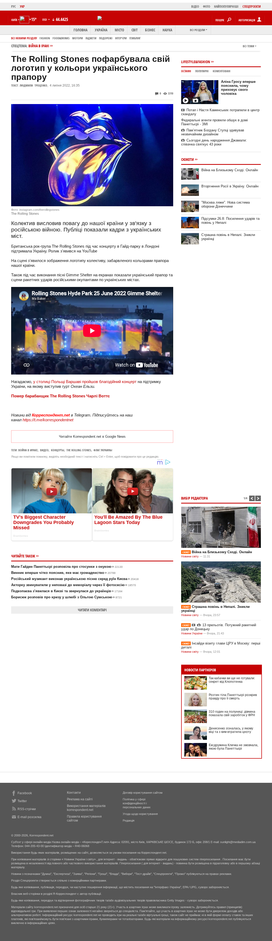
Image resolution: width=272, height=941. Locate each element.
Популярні (202, 71)
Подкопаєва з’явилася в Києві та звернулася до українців (66, 591)
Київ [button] (14, 20)
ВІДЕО (195, 6)
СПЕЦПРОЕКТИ (252, 6)
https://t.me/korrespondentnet (48, 420)
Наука (167, 29)
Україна (101, 29)
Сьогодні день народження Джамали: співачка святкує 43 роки (214, 142)
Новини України (191, 633)
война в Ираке (28, 450)
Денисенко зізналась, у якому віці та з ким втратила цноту (231, 730)
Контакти (74, 792)
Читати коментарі (92, 609)
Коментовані (221, 71)
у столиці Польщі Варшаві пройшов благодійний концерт (85, 381)
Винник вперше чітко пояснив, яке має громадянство (63, 573)
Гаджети (91, 38)
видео (44, 450)
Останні (186, 71)
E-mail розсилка (29, 817)
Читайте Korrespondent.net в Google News (92, 437)
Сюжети (187, 159)
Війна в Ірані (38, 45)
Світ (134, 29)
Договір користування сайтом (143, 792)
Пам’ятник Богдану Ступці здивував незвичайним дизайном (212, 132)
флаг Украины (103, 450)
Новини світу (190, 556)
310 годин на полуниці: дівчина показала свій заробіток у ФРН (232, 713)
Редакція (128, 820)
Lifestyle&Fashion (195, 61)
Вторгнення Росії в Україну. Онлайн (229, 186)
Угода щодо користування (140, 813)
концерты (57, 450)
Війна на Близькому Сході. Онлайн (229, 170)
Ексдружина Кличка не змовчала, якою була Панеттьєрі (233, 746)
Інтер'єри (121, 38)
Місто (119, 29)
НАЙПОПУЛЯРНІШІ (226, 6)
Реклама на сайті (80, 799)
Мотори (77, 38)
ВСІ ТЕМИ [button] (248, 46)
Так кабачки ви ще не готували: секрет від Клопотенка (232, 680)
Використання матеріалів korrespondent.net (86, 808)
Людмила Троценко (33, 85)
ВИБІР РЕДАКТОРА (194, 498)
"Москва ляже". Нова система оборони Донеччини (225, 204)
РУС (13, 6)
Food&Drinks (61, 38)
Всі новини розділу (24, 38)
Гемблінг (135, 38)
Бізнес (150, 29)
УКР (22, 6)
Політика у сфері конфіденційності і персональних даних (137, 803)
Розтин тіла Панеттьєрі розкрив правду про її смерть (233, 696)
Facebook (25, 793)
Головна (80, 29)
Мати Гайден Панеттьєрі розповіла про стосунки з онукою (67, 567)
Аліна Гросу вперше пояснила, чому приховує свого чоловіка (238, 88)
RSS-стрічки (27, 809)
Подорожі (105, 38)
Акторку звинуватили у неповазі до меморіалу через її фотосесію (73, 585)
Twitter (22, 801)
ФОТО (206, 6)
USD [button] (45, 20)
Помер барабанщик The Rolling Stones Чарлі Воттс (60, 396)
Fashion (45, 38)
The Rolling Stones (78, 450)
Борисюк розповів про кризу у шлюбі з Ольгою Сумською (66, 597)
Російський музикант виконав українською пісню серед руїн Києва (75, 579)
